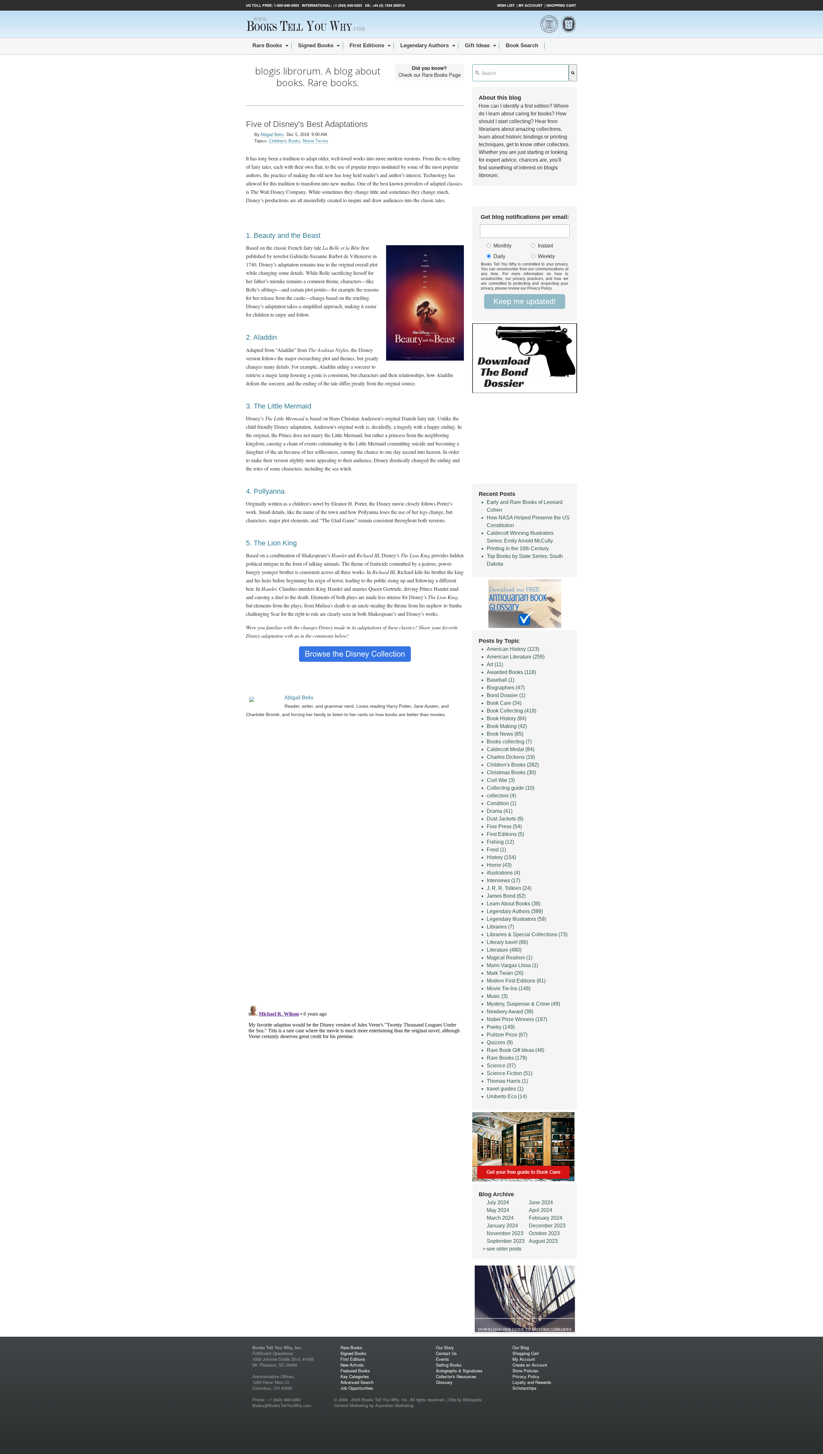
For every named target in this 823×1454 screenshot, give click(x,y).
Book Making (507, 726)
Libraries (500, 926)
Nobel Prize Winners (517, 1019)
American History (513, 649)
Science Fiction (509, 1073)
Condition (501, 803)
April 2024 (540, 1210)
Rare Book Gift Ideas (515, 1050)
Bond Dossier (506, 695)
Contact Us (446, 1353)
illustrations (503, 872)
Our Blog (520, 1347)
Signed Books (353, 1353)
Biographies (506, 687)
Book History (506, 718)
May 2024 (498, 1210)
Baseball (500, 680)
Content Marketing (351, 1405)
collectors (501, 795)
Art (495, 664)
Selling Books (449, 1365)
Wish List (506, 5)
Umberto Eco (507, 1096)
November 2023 (505, 1233)
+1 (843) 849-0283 (347, 5)
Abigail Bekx (272, 134)
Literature (504, 950)
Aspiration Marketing (394, 1405)
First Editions (505, 834)
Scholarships (524, 1388)
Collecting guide (510, 788)
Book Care (504, 703)
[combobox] (520, 72)
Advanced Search (357, 1382)
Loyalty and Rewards (531, 1382)
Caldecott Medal (510, 749)
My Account (531, 5)
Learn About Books (513, 903)
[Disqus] (355, 916)
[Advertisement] (355, 777)
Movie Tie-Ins (315, 141)
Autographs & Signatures (459, 1371)
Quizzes (500, 1042)
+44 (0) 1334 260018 (388, 5)
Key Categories (354, 1376)
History (501, 857)
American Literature (516, 657)
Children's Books (284, 141)
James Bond (506, 896)
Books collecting (509, 741)
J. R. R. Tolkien (509, 888)
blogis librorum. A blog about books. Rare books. (318, 76)
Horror (499, 865)
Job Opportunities (356, 1388)
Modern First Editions (516, 980)
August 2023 (543, 1241)
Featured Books (355, 1371)
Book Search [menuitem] (522, 45)
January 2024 (502, 1225)
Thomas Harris (507, 1081)
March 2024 (500, 1218)
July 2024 (498, 1202)
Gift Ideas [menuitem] (477, 45)
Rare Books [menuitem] (267, 45)
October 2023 (544, 1233)
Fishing (500, 842)
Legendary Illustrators (516, 919)
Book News (505, 734)
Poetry (501, 1027)
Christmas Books (511, 772)
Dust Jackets (505, 818)
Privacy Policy (525, 1376)
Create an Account (529, 1365)
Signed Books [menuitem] (315, 45)
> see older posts (502, 1249)
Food (496, 849)
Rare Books (507, 1058)
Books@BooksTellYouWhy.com (281, 1405)
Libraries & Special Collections (527, 934)
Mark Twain (505, 973)
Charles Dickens (511, 757)
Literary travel (507, 942)
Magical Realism (509, 957)
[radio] (504, 246)
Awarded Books (511, 672)
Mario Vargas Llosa (512, 965)
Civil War (501, 780)
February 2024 (545, 1218)
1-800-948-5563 (286, 5)
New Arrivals (352, 1365)
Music (497, 996)
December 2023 (547, 1225)
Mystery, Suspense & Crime (523, 1004)
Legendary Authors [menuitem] (424, 45)
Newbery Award (510, 1011)
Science (501, 1065)
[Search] (573, 72)
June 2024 (541, 1202)
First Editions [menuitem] (366, 45)
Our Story (445, 1347)
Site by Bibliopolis (465, 1399)
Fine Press (504, 826)
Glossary (444, 1382)
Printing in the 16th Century (518, 548)
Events (442, 1359)
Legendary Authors (515, 911)
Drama (499, 811)
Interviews (503, 880)
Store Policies (525, 1371)
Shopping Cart (561, 5)
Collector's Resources (456, 1376)
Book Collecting (511, 711)
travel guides (505, 1088)
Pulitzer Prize (507, 1034)
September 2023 (506, 1241)
